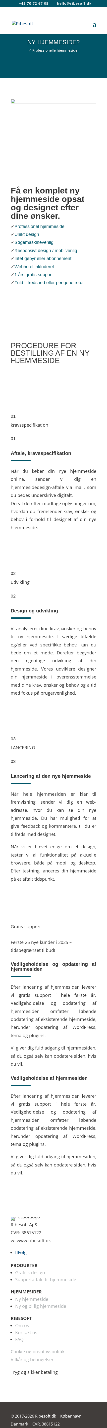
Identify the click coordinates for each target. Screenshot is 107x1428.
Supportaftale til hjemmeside (45, 1279)
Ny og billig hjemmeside (40, 1306)
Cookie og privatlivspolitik (37, 1351)
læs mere (53, 297)
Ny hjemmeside (31, 1299)
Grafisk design (30, 1273)
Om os (22, 1325)
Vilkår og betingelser (32, 1359)
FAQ (19, 1339)
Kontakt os (26, 1332)
